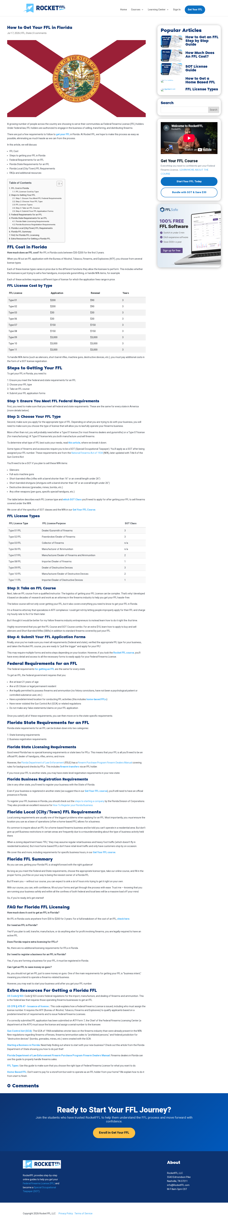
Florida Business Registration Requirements (35, 224)
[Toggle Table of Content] (58, 183)
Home (123, 9)
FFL (23, 33)
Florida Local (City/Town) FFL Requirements (32, 228)
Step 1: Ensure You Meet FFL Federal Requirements (39, 198)
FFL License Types (24, 204)
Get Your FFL (195, 9)
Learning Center (157, 9)
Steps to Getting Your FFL (23, 195)
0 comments (40, 33)
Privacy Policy (66, 1213)
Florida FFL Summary (21, 231)
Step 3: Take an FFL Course (28, 208)
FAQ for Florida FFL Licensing (25, 235)
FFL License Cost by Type (27, 191)
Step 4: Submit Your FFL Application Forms (34, 211)
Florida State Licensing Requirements (32, 221)
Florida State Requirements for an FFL (29, 218)
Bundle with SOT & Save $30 (189, 192)
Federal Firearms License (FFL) (39, 1183)
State (29, 33)
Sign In (177, 9)
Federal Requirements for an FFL (26, 214)
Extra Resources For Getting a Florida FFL (30, 238)
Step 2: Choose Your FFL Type (29, 201)
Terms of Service (83, 1213)
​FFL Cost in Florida (20, 188)
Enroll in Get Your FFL (114, 1132)
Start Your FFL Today (189, 181)
